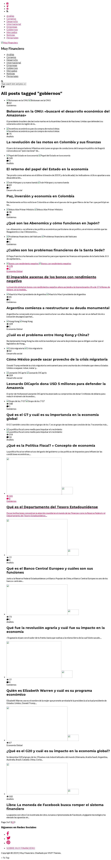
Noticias (10, 35)
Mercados (11, 32)
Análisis (10, 16)
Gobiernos (12, 29)
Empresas (11, 27)
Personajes (12, 38)
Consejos (11, 19)
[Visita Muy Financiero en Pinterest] (8, 843)
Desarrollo (12, 21)
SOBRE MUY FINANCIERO (20, 848)
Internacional (13, 24)
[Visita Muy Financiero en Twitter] (8, 838)
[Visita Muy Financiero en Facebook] (7, 834)
